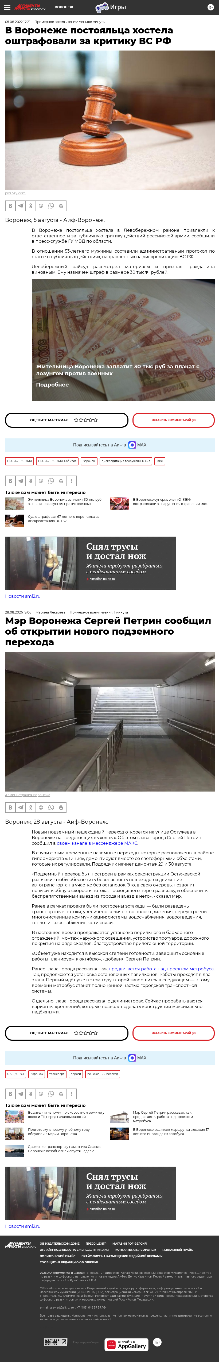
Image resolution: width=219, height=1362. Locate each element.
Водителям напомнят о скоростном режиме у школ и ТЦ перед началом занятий (66, 1114)
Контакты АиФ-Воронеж (135, 1250)
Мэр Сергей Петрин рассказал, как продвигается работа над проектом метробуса (163, 1116)
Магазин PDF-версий (129, 1243)
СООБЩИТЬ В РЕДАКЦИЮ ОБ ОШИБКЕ (69, 1262)
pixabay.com (15, 193)
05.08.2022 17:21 (17, 22)
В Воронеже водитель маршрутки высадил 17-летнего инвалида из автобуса (171, 1132)
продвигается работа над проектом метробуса (161, 968)
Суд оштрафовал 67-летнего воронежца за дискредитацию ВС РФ (63, 519)
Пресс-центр (96, 1243)
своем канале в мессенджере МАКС (97, 843)
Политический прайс (57, 1256)
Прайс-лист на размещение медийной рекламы (121, 1256)
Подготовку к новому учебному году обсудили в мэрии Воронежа (59, 1132)
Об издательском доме (60, 1243)
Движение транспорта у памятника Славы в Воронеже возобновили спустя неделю (64, 1149)
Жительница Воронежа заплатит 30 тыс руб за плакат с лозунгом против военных (118, 370)
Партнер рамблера (86, 1342)
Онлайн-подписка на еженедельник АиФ (74, 1250)
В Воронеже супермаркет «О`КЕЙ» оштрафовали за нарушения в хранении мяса (171, 501)
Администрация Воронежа (27, 795)
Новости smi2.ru (23, 596)
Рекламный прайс (177, 1250)
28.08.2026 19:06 (18, 612)
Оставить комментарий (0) (174, 420)
